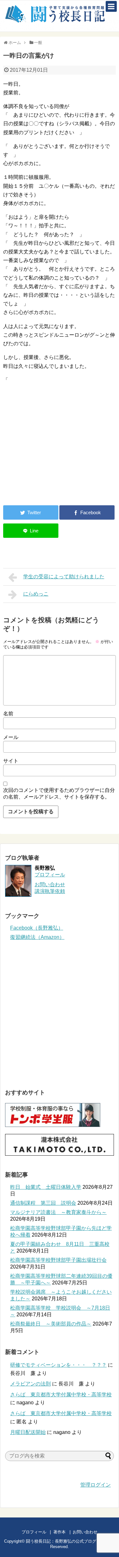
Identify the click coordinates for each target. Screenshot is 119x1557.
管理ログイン (95, 1485)
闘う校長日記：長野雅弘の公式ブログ (61, 1541)
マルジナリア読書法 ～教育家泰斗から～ (58, 1212)
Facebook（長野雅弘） (36, 928)
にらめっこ (36, 593)
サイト (10, 761)
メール (10, 737)
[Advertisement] (56, 448)
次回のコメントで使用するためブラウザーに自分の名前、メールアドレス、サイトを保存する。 (59, 793)
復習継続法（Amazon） (37, 937)
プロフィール (50, 874)
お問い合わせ (91, 1532)
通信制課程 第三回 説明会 (43, 1203)
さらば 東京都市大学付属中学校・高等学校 (61, 1394)
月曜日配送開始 (28, 1432)
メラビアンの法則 (30, 1383)
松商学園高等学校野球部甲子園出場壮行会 (58, 1260)
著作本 (59, 1532)
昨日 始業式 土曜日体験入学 (45, 1187)
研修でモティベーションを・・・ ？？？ (58, 1365)
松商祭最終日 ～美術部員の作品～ (50, 1324)
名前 (8, 713)
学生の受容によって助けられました (63, 576)
